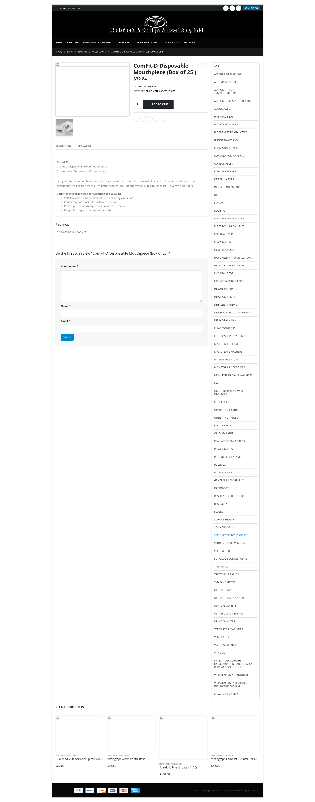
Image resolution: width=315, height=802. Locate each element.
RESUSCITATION (224, 504)
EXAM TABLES (222, 242)
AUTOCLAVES (222, 108)
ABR (216, 66)
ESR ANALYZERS (224, 234)
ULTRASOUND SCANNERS (229, 598)
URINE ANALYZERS (225, 605)
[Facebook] (226, 8)
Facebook (136, 119)
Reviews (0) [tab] (84, 145)
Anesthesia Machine (228, 74)
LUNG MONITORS (225, 328)
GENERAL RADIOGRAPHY (229, 480)
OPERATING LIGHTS (226, 409)
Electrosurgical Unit (229, 226)
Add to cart (160, 104)
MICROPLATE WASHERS (228, 351)
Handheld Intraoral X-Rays (233, 257)
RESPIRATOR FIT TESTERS (229, 496)
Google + (157, 119)
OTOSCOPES (221, 402)
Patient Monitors (226, 359)
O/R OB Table (222, 425)
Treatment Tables (226, 574)
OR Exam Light (223, 433)
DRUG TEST (221, 195)
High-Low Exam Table (228, 281)
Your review (69, 266)
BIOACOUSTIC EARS (226, 124)
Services (124, 42)
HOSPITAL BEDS (223, 273)
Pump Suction (223, 472)
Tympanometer (224, 582)
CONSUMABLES (223, 163)
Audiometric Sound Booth (232, 101)
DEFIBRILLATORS (224, 179)
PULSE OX (220, 464)
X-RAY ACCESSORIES (226, 694)
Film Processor (224, 249)
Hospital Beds (223, 116)
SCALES (218, 511)
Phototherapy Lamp (227, 456)
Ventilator (221, 637)
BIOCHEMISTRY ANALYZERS (230, 132)
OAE (216, 383)
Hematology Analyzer (229, 265)
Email (163, 119)
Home (58, 42)
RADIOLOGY (221, 488)
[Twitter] (232, 8)
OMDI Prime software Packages (229, 392)
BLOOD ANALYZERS (226, 140)
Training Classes (147, 42)
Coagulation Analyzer (230, 155)
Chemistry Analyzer (228, 148)
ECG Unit (220, 202)
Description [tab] (63, 145)
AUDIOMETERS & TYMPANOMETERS (225, 91)
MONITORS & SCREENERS (229, 367)
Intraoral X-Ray (225, 320)
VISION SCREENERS (226, 645)
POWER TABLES (223, 449)
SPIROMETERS (222, 551)
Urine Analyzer (224, 621)
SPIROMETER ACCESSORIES (160, 91)
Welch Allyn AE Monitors (231, 675)
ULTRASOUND (222, 590)
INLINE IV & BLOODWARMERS (232, 312)
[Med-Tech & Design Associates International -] (155, 24)
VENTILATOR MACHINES (228, 629)
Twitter (143, 119)
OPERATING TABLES (226, 417)
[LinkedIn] (238, 8)
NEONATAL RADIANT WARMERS (233, 375)
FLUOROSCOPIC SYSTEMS (229, 336)
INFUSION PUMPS (225, 296)
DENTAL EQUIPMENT (226, 187)
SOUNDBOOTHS (224, 527)
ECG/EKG (219, 210)
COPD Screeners (225, 171)
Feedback (189, 42)
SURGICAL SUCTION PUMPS (230, 558)
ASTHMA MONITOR (226, 82)
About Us (72, 42)
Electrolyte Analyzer (229, 218)
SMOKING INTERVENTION (229, 543)
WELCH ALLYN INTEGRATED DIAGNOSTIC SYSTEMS (230, 684)
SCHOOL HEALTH (224, 519)
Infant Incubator (226, 289)
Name (66, 306)
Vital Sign (221, 652)
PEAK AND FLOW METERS (229, 441)
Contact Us (172, 42)
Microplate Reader (227, 344)
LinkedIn (150, 119)
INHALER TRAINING (226, 304)
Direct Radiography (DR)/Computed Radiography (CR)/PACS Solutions (233, 664)
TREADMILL (221, 566)
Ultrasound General (228, 613)
